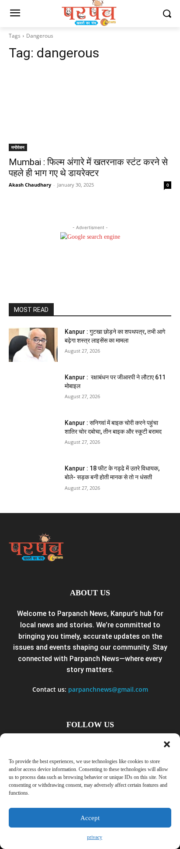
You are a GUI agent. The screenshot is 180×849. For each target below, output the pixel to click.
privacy (94, 837)
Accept (90, 817)
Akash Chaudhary (30, 184)
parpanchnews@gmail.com (108, 689)
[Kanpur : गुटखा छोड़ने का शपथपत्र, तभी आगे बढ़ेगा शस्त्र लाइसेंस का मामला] (33, 345)
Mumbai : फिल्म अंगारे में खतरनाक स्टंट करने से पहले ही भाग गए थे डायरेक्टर (88, 167)
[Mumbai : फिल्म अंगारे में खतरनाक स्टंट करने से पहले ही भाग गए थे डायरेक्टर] (90, 110)
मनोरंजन (17, 147)
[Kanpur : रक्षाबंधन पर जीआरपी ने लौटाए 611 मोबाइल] (33, 390)
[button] (167, 744)
